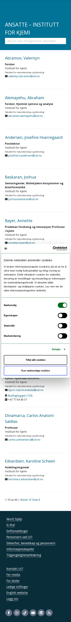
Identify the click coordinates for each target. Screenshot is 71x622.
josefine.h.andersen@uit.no (25, 155)
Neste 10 (25, 500)
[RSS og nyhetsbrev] (49, 612)
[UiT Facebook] (8, 612)
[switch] (62, 315)
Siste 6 (36, 500)
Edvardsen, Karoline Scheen (30, 461)
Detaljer (56, 349)
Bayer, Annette (18, 220)
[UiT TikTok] (24, 612)
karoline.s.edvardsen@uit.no (25, 479)
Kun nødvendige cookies (35, 370)
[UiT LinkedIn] (41, 612)
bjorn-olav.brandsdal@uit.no (25, 390)
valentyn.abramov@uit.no (24, 76)
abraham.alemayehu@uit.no (25, 116)
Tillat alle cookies (35, 359)
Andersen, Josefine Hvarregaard (34, 137)
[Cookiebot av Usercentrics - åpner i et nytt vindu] (52, 248)
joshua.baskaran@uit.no (23, 199)
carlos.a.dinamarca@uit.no (24, 439)
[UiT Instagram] (16, 612)
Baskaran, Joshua (20, 177)
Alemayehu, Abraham (24, 97)
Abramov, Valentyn (22, 58)
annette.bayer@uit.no (21, 243)
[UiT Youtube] (33, 612)
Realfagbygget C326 (20, 395)
